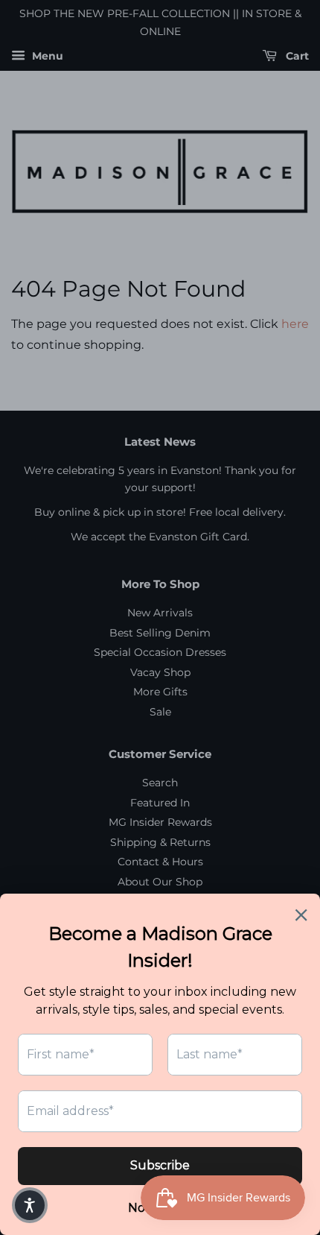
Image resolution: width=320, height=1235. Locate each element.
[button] (30, 1205)
